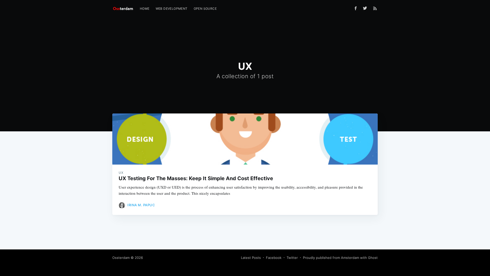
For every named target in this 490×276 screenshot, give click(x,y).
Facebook (273, 258)
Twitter (292, 258)
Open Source (205, 8)
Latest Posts (251, 258)
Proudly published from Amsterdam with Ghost (340, 258)
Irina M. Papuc (141, 205)
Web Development (172, 8)
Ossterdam (121, 258)
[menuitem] (145, 9)
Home (145, 8)
